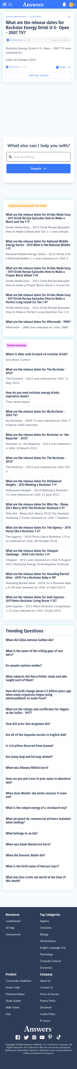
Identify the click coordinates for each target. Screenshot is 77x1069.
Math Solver (13, 1007)
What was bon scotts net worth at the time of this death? (36, 879)
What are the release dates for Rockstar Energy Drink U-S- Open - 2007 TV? (37, 27)
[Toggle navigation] (4, 4)
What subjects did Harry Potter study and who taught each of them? (36, 678)
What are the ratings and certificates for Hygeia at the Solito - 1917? (37, 711)
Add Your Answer (38, 75)
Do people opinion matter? (24, 666)
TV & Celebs (35, 16)
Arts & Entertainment (16, 16)
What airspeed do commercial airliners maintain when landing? (38, 820)
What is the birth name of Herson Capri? (32, 866)
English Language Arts (53, 947)
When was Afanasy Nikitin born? (27, 768)
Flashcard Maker (15, 994)
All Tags (10, 927)
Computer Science (50, 961)
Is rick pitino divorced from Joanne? (30, 746)
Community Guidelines (18, 980)
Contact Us (46, 987)
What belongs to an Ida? (22, 833)
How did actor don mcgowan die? (28, 724)
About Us (45, 980)
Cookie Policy (47, 1014)
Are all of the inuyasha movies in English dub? (36, 735)
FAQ (8, 1014)
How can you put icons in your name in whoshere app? (38, 780)
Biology (44, 934)
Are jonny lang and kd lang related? (29, 757)
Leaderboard (13, 921)
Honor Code (13, 987)
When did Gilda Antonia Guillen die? (30, 640)
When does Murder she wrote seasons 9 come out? (36, 795)
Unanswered (13, 934)
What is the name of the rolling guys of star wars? (34, 653)
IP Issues (45, 1020)
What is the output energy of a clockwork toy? (36, 808)
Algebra (44, 921)
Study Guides (13, 1000)
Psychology (46, 954)
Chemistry (46, 927)
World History (48, 941)
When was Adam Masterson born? (28, 844)
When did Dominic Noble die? (25, 855)
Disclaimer (46, 1007)
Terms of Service (49, 994)
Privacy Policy (48, 1000)
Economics (46, 967)
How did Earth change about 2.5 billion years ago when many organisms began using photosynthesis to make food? (38, 694)
